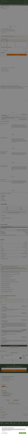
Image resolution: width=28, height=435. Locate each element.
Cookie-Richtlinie (3, 431)
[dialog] (14, 430)
